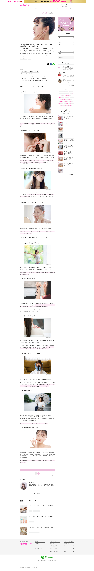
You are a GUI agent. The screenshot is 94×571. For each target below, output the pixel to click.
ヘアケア (59, 46)
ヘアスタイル (63, 99)
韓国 (62, 95)
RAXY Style (36, 8)
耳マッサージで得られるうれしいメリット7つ (30, 73)
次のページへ (37, 470)
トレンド (67, 97)
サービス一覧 (22, 567)
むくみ (29, 59)
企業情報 (39, 560)
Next (53, 475)
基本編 (72, 93)
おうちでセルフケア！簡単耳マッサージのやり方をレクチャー (33, 76)
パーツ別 (66, 101)
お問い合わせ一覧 (28, 567)
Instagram (65, 546)
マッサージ (25, 59)
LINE (65, 548)
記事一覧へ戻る (37, 493)
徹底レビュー (31, 521)
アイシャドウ (61, 97)
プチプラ (61, 101)
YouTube (65, 551)
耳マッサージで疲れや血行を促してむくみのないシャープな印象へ (34, 80)
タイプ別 (69, 105)
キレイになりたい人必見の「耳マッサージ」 (30, 71)
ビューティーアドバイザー (39, 550)
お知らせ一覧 (52, 543)
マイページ (37, 546)
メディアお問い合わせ (53, 545)
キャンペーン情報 (47, 8)
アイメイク (60, 42)
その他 (59, 53)
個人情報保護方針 (43, 560)
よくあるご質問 (68, 8)
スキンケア (60, 37)
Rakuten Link (66, 550)
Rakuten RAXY (24, 5)
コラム (59, 51)
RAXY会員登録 (66, 543)
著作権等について (50, 560)
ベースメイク (60, 39)
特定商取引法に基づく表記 (54, 551)
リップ (72, 97)
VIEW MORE (71, 85)
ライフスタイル (63, 105)
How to (21, 59)
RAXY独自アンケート (36, 532)
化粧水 (71, 101)
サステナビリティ (34, 567)
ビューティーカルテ (38, 548)
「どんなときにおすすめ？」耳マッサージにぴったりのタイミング (34, 78)
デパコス (66, 103)
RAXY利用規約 (52, 550)
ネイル (59, 49)
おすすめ (31, 532)
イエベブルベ (69, 99)
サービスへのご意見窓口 (53, 548)
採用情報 (55, 560)
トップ (25, 8)
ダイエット (61, 103)
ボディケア (24, 58)
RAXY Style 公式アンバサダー (64, 93)
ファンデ (71, 103)
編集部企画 (71, 91)
